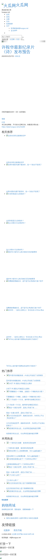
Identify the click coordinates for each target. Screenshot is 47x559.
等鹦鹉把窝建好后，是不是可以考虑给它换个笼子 (23, 308)
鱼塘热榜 (9, 23)
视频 (3, 119)
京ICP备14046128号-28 (25, 534)
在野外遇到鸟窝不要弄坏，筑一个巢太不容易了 (23, 191)
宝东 (7, 21)
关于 (7, 26)
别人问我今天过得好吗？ (15, 249)
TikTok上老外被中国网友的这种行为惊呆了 (21, 366)
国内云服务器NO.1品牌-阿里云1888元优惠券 (22, 518)
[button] (5, 41)
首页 (7, 14)
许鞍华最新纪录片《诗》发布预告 (18, 49)
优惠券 (7, 530)
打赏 (3, 122)
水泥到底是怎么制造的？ (15, 220)
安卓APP (14, 30)
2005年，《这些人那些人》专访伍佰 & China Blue (24, 337)
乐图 (7, 19)
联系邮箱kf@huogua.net (19, 28)
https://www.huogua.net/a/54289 (13, 127)
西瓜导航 (18, 530)
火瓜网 (22, 4)
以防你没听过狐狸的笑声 (15, 162)
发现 (7, 17)
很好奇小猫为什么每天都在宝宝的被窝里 (20, 278)
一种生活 (17, 56)
